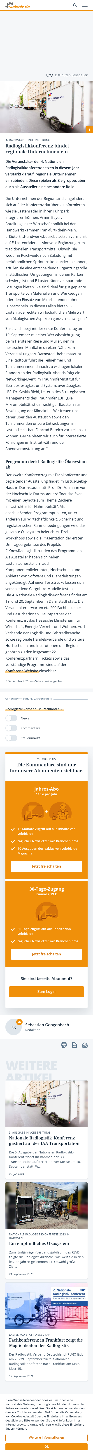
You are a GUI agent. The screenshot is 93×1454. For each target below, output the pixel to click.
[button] (46, 1446)
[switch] (11, 718)
